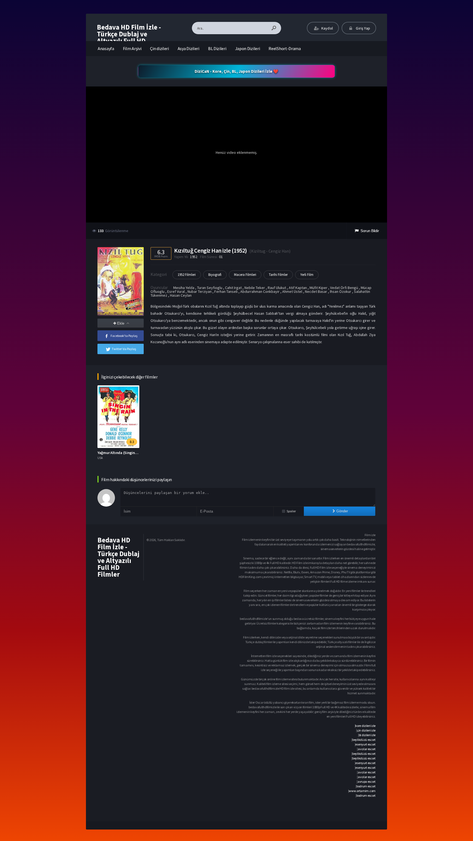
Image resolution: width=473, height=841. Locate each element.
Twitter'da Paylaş (124, 349)
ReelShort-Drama (285, 48)
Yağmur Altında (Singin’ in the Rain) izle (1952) (134, 452)
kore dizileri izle (365, 726)
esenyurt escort (365, 744)
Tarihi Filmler (278, 274)
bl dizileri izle (367, 735)
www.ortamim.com (362, 791)
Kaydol (327, 28)
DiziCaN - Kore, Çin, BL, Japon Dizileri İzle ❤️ (236, 71)
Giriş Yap (362, 28)
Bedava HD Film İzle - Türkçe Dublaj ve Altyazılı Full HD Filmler (129, 37)
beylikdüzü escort (364, 740)
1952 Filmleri (187, 274)
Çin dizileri (159, 48)
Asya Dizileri (188, 48)
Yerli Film (306, 274)
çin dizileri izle (366, 730)
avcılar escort (367, 749)
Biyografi (214, 274)
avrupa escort (366, 781)
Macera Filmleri (245, 274)
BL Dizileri (217, 48)
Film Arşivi (132, 48)
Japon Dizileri (247, 48)
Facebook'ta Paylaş (124, 336)
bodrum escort (366, 786)
